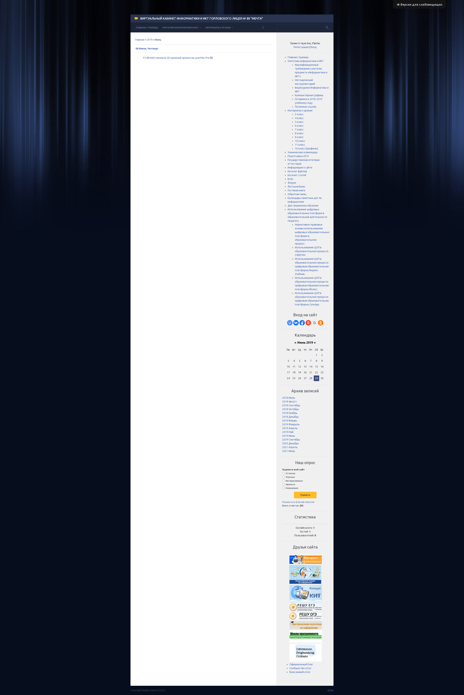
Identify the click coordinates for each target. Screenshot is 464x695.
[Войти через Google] (314, 322)
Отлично (290, 473)
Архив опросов (305, 502)
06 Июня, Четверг (147, 48)
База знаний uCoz (299, 672)
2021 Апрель (290, 447)
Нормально (292, 488)
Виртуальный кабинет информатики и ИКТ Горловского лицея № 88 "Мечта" (201, 18)
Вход (313, 47)
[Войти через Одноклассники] (320, 322)
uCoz (331, 690)
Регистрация (301, 47)
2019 (149, 39)
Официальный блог (301, 664)
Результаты (289, 502)
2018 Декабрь (290, 416)
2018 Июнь (288, 397)
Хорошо (290, 477)
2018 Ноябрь (289, 413)
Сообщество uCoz (300, 668)
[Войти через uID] (290, 322)
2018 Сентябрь (291, 405)
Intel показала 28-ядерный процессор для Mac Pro (179, 57)
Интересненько (294, 480)
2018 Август (289, 401)
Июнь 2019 (305, 342)
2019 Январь (289, 420)
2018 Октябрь (290, 409)
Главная (139, 39)
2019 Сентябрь (291, 439)
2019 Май (287, 432)
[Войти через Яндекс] (308, 322)
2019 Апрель (290, 428)
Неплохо (290, 484)
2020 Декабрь (290, 443)
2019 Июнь (288, 435)
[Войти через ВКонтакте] (296, 322)
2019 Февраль (291, 424)
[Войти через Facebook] (302, 322)
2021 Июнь (288, 451)
